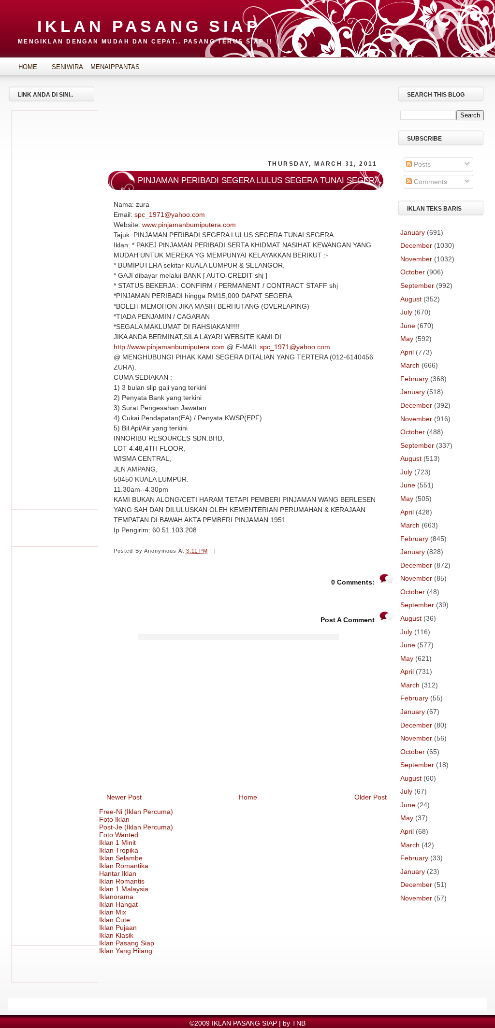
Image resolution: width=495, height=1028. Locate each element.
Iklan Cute (114, 920)
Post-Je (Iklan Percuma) (136, 827)
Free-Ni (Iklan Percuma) (136, 811)
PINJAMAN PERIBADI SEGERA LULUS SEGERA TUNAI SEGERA (259, 180)
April (407, 352)
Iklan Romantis (122, 881)
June (407, 325)
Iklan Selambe (121, 858)
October (412, 272)
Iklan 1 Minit (117, 842)
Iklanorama (116, 896)
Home (27, 67)
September (417, 285)
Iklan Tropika (118, 850)
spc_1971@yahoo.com (169, 214)
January (412, 232)
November (416, 259)
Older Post (370, 797)
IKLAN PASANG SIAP (149, 26)
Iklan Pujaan (118, 927)
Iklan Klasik (116, 935)
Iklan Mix (112, 912)
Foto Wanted (118, 835)
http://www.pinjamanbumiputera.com (169, 347)
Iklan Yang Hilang (125, 951)
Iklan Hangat (118, 904)
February (414, 379)
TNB (299, 1023)
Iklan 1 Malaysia (123, 889)
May (406, 339)
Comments (429, 182)
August (411, 299)
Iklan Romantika (123, 866)
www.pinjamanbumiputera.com (189, 224)
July (406, 312)
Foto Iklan (114, 819)
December (416, 245)
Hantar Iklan (117, 873)
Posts (421, 164)
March (410, 365)
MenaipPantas (107, 67)
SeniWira (67, 67)
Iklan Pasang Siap (126, 943)
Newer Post (124, 797)
